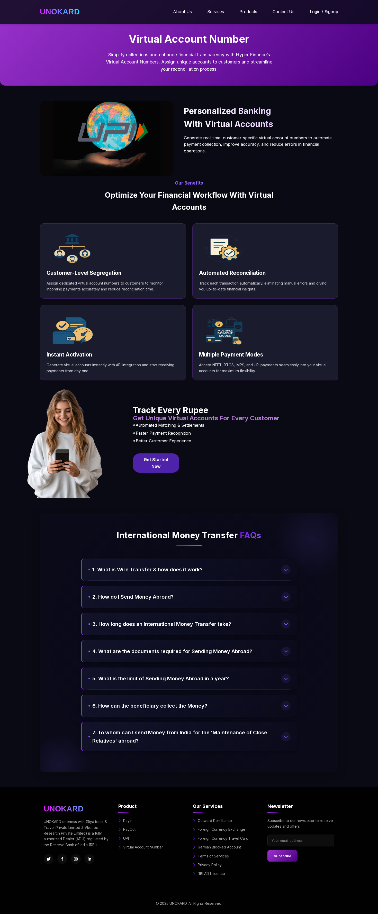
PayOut (129, 829)
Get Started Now (156, 463)
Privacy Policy (210, 865)
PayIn (127, 820)
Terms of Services (213, 856)
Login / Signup (324, 11)
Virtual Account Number (143, 847)
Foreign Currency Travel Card (223, 838)
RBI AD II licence (211, 873)
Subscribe (282, 856)
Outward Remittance (215, 820)
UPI (126, 838)
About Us (182, 11)
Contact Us (283, 11)
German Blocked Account (219, 847)
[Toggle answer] (286, 569)
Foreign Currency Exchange (221, 829)
